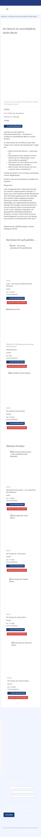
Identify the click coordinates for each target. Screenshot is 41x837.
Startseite (4, 16)
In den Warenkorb (14, 126)
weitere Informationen (17, 302)
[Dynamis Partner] (20, 9)
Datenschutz (33, 831)
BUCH (15, 229)
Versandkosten (20, 113)
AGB (26, 831)
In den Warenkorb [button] (17, 298)
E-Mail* (6, 788)
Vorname (6, 792)
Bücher (31, 226)
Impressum (19, 831)
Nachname (7, 796)
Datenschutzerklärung (26, 810)
